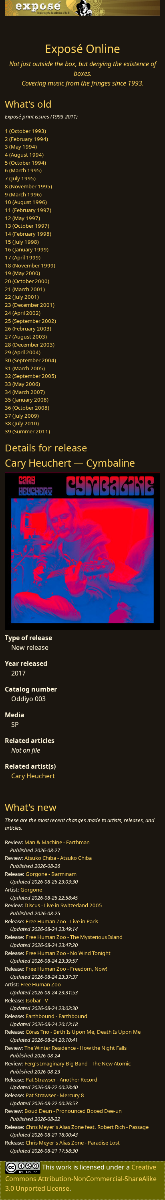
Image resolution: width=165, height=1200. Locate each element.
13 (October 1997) (27, 225)
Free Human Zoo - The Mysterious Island (74, 937)
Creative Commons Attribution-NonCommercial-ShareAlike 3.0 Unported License (81, 1178)
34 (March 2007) (25, 392)
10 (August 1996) (26, 202)
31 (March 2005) (25, 368)
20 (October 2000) (27, 281)
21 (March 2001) (25, 289)
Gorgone (31, 889)
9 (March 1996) (23, 194)
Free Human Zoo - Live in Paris (62, 921)
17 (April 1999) (22, 257)
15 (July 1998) (22, 241)
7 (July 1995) (20, 178)
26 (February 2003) (28, 328)
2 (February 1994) (26, 139)
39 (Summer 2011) (27, 431)
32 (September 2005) (30, 376)
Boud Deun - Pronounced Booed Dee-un (73, 1110)
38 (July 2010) (22, 423)
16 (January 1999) (26, 249)
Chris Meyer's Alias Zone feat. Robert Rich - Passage (87, 1127)
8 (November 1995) (28, 186)
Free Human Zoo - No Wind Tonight (68, 953)
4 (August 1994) (24, 154)
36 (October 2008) (27, 407)
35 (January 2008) (26, 399)
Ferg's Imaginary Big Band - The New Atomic (77, 1063)
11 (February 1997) (28, 210)
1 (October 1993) (25, 131)
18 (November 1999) (30, 265)
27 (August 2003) (26, 336)
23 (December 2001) (29, 304)
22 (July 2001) (22, 296)
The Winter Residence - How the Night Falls (75, 1047)
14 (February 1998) (28, 233)
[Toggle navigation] (25, 27)
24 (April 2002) (22, 312)
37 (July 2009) (22, 415)
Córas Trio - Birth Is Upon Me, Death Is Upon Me (83, 1031)
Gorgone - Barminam (51, 874)
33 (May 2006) (22, 384)
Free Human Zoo (40, 984)
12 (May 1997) (22, 218)
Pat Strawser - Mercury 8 (55, 1095)
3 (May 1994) (21, 146)
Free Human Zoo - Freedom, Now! (66, 968)
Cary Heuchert (33, 775)
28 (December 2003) (29, 344)
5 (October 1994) (25, 162)
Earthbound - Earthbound (56, 1016)
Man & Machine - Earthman (57, 842)
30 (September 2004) (30, 360)
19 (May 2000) (22, 273)
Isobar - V (37, 1000)
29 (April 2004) (22, 352)
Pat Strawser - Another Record (61, 1079)
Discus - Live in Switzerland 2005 (63, 905)
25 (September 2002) (30, 320)
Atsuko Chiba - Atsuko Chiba (58, 857)
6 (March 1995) (23, 170)
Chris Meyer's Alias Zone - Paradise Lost (73, 1142)
